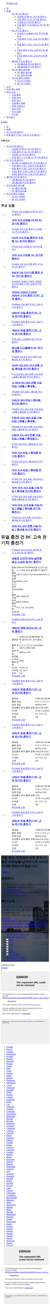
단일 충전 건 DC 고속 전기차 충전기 (29, 166)
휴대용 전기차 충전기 (22, 61)
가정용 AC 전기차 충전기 (29, 22)
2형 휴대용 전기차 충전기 (29, 67)
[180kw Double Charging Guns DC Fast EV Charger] (28, 815)
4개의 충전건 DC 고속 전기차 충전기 (29, 174)
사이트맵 (5, 918)
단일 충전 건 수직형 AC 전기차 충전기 (30, 157)
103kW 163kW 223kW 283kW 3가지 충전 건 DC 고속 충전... (27, 295)
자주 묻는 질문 (13, 89)
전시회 (15, 114)
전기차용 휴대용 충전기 (12, 926)
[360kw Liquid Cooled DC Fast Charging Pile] (28, 622)
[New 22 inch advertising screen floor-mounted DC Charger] (28, 553)
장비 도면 (16, 109)
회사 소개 (10, 92)
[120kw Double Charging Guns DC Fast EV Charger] (28, 771)
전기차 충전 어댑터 (21, 78)
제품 (8, 11)
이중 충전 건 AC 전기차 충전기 (31, 19)
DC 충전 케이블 (24, 75)
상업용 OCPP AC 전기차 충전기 (32, 17)
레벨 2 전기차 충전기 (16, 937)
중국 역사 (16, 100)
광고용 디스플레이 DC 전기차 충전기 (29, 163)
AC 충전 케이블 (24, 72)
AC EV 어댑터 (24, 81)
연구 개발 (16, 111)
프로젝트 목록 (18, 103)
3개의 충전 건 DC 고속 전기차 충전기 (29, 171)
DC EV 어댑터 (24, 84)
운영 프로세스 (18, 106)
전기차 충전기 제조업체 (17, 934)
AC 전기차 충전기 (20, 14)
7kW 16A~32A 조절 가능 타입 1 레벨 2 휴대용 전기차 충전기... (27, 508)
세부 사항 (20, 614)
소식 (8, 86)
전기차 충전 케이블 (21, 70)
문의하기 (10, 117)
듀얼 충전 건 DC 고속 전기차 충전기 (23, 135)
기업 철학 (16, 95)
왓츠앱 (4, 968)
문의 (14, 614)
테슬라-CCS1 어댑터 (16, 960)
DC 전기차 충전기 (20, 31)
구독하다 (5, 872)
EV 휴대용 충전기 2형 (11, 921)
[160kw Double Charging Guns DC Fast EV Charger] (28, 727)
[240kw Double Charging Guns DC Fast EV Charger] (28, 684)
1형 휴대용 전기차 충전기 (29, 64)
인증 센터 (16, 98)
